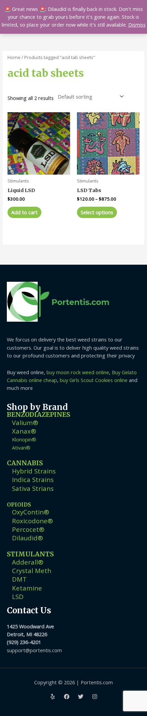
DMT (19, 579)
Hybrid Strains (34, 471)
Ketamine (27, 588)
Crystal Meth (31, 570)
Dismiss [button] (137, 24)
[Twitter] (80, 696)
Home (14, 57)
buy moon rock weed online (77, 372)
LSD (18, 596)
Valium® (25, 422)
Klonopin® (24, 439)
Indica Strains (33, 479)
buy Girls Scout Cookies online (94, 380)
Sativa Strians (33, 488)
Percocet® (28, 529)
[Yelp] (52, 696)
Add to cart (24, 212)
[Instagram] (94, 696)
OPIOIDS (19, 504)
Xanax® (24, 431)
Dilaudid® (27, 538)
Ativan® (21, 447)
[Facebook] (66, 696)
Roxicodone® (32, 520)
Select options (97, 212)
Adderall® (27, 562)
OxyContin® (30, 512)
